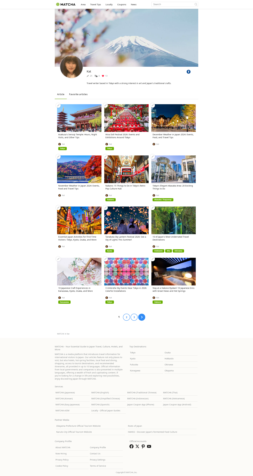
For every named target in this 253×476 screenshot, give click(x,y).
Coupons (121, 4)
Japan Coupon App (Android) (177, 404)
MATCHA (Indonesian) (137, 398)
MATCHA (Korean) (64, 398)
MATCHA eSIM (62, 410)
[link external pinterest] (143, 447)
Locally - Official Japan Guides (105, 410)
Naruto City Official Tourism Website (74, 431)
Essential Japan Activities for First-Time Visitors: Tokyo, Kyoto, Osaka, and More (77, 238)
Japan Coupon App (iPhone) (140, 404)
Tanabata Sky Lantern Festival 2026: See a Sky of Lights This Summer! (125, 238)
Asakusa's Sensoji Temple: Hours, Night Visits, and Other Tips (77, 136)
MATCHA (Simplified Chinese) (105, 398)
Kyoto (132, 358)
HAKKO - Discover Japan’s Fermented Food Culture (152, 431)
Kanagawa (135, 370)
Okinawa (169, 364)
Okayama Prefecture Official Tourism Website (78, 425)
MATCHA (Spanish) (100, 404)
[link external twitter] (138, 447)
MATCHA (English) (100, 392)
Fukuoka (134, 364)
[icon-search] (196, 4)
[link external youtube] (149, 447)
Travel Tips (95, 4)
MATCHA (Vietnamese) (174, 398)
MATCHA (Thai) (170, 392)
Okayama (169, 370)
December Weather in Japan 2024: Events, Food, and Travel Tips (173, 136)
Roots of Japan (135, 425)
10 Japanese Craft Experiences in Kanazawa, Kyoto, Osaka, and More (75, 289)
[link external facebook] (132, 447)
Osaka (168, 352)
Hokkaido (169, 358)
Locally (109, 4)
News (133, 4)
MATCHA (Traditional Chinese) (141, 392)
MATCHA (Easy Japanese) (67, 404)
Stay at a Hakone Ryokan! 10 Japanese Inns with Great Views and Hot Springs (173, 289)
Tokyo (132, 352)
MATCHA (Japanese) (65, 392)
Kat (63, 144)
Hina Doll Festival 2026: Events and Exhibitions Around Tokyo (122, 136)
